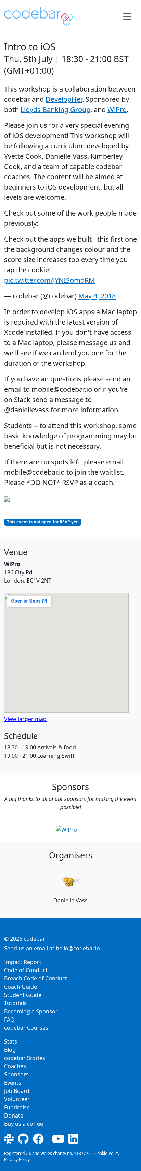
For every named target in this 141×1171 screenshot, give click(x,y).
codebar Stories (24, 1058)
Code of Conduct (26, 970)
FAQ (9, 1019)
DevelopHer (64, 99)
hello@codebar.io (78, 948)
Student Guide (22, 995)
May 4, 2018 (97, 296)
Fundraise (17, 1107)
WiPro (117, 109)
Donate (13, 1115)
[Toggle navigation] (127, 16)
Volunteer (17, 1099)
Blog (10, 1049)
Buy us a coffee (23, 1123)
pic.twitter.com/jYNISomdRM (49, 280)
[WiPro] (66, 829)
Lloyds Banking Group (55, 109)
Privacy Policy (17, 1159)
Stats (10, 1041)
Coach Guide (20, 986)
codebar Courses (26, 1028)
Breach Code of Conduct (35, 978)
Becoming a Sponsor (31, 1011)
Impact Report (22, 962)
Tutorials (15, 1003)
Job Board (16, 1091)
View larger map (25, 719)
